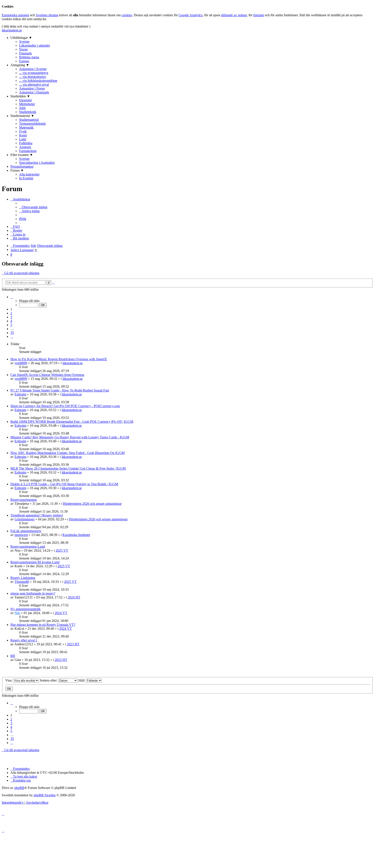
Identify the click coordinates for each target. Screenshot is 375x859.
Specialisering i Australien (37, 162)
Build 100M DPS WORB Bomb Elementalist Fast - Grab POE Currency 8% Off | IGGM (71, 421)
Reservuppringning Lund (27, 546)
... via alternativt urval (34, 84)
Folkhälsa (25, 143)
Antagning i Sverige (33, 69)
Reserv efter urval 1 (23, 640)
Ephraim (20, 394)
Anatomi (25, 147)
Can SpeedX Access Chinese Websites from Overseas (47, 375)
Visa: (9, 680)
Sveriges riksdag (47, 15)
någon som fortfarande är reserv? (32, 593)
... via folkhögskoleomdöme (38, 80)
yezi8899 (21, 363)
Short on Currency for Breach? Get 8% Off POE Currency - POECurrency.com (65, 406)
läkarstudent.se (12, 30)
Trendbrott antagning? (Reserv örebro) (36, 515)
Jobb (22, 108)
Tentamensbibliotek (32, 123)
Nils (17, 613)
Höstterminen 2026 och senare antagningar (92, 503)
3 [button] (11, 317)
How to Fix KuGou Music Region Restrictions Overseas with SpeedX (58, 359)
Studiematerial (29, 119)
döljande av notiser (234, 15)
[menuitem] (33, 207)
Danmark (25, 53)
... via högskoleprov (32, 77)
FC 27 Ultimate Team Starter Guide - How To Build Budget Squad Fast (59, 390)
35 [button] (12, 332)
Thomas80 (22, 582)
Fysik (23, 131)
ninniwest (21, 535)
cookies (127, 15)
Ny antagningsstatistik (25, 609)
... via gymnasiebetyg (33, 73)
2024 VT (61, 613)
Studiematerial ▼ (22, 116)
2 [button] (11, 313)
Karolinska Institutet (76, 535)
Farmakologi (27, 151)
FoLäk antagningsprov (25, 531)
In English (26, 178)
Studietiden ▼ (20, 96)
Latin (22, 139)
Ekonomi (25, 100)
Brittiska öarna (29, 57)
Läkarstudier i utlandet (34, 45)
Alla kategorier (29, 174)
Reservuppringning (23, 500)
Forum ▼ (17, 170)
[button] (11, 297)
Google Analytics (190, 15)
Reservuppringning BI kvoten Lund (34, 562)
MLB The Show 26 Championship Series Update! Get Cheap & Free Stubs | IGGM (68, 468)
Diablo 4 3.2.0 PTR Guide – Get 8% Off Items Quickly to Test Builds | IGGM (64, 484)
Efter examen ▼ (21, 155)
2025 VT (62, 550)
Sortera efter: (49, 680)
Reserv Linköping (22, 578)
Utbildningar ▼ (21, 37)
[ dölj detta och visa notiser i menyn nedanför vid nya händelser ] (46, 26)
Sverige (24, 41)
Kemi (23, 135)
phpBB (19, 788)
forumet (258, 15)
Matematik (26, 127)
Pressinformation (21, 166)
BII (12, 656)
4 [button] (11, 321)
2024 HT (74, 597)
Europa (24, 61)
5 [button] (11, 325)
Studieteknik (27, 112)
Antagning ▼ (19, 65)
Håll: (82, 680)
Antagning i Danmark (34, 92)
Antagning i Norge (32, 88)
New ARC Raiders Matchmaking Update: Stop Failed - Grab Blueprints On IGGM (67, 453)
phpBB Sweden (45, 795)
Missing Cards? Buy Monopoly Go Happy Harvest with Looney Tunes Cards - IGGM (69, 437)
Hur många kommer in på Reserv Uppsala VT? (42, 624)
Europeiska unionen (15, 15)
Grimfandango (25, 519)
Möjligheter (27, 104)
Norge (23, 49)
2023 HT (73, 644)
